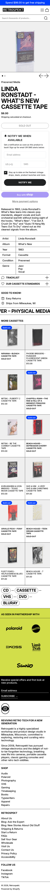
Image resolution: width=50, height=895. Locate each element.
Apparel (5, 801)
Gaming (5, 787)
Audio (4, 773)
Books (4, 794)
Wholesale (7, 842)
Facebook (6, 870)
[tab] (2, 75)
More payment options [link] (25, 201)
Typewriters (8, 798)
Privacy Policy (9, 853)
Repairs (5, 805)
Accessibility (8, 857)
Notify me (25, 182)
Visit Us (5, 846)
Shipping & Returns (12, 828)
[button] (47, 10)
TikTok (5, 877)
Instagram (7, 873)
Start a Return (9, 832)
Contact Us (7, 849)
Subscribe (8, 696)
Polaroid (5, 777)
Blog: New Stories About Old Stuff (20, 825)
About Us (6, 818)
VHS (3, 784)
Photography (8, 780)
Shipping (5, 117)
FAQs (4, 835)
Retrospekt (14, 885)
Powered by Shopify (10, 889)
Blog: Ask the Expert (12, 821)
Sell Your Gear (9, 839)
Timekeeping (8, 791)
